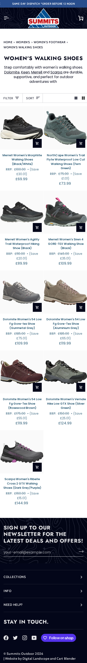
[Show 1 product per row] (76, 98)
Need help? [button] (13, 605)
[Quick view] (37, 143)
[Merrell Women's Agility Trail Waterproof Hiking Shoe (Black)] (22, 212)
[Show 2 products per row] (83, 98)
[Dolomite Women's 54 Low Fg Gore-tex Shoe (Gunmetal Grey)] (22, 292)
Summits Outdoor (20, 654)
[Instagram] (24, 637)
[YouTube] (34, 637)
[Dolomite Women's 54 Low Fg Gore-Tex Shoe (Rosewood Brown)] (22, 372)
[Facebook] (6, 637)
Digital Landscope (36, 659)
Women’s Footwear (49, 42)
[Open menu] (10, 18)
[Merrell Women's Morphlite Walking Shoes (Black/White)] (22, 128)
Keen (25, 72)
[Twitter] (15, 637)
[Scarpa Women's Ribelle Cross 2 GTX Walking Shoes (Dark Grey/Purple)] (22, 452)
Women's (23, 42)
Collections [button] (15, 577)
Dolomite (12, 72)
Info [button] (8, 591)
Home (8, 42)
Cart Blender (66, 659)
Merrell (37, 72)
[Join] (79, 551)
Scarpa (56, 72)
